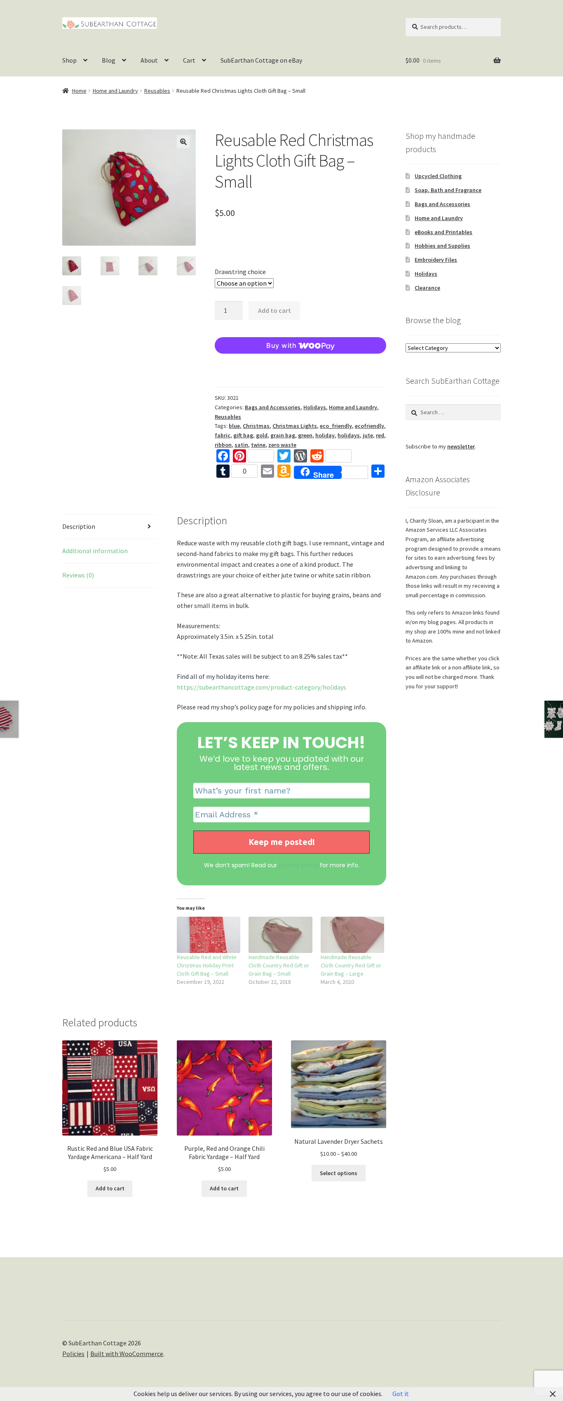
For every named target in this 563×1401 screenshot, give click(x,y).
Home (79, 90)
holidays (349, 435)
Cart (189, 60)
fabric (222, 435)
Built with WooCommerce (126, 1353)
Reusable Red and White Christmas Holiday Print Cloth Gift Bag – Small (207, 965)
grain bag (282, 435)
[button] (183, 141)
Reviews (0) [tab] (78, 575)
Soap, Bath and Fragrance (448, 190)
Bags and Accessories (272, 407)
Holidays (314, 407)
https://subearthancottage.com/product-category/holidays (261, 687)
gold (261, 435)
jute (368, 435)
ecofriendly (369, 425)
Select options (338, 1173)
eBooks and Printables (443, 232)
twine (258, 444)
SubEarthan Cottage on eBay (261, 60)
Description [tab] (78, 526)
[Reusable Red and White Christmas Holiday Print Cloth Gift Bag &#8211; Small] (209, 935)
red (380, 435)
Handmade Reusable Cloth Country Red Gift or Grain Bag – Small (279, 965)
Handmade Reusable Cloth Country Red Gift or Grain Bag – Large (351, 965)
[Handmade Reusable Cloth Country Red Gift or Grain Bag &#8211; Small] (280, 935)
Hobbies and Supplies (442, 245)
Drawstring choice (240, 272)
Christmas (256, 425)
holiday (325, 435)
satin (241, 444)
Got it (400, 1393)
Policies (73, 1353)
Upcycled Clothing (438, 176)
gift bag (243, 435)
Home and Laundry (115, 90)
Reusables (157, 90)
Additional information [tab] (95, 551)
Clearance (427, 287)
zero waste (282, 444)
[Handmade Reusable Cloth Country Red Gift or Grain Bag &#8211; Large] (353, 935)
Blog (108, 60)
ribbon (223, 444)
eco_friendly (336, 425)
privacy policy (298, 865)
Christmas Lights (294, 425)
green (305, 435)
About (149, 60)
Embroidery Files (436, 259)
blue (234, 425)
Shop (69, 60)
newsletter (461, 446)
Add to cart (274, 310)
